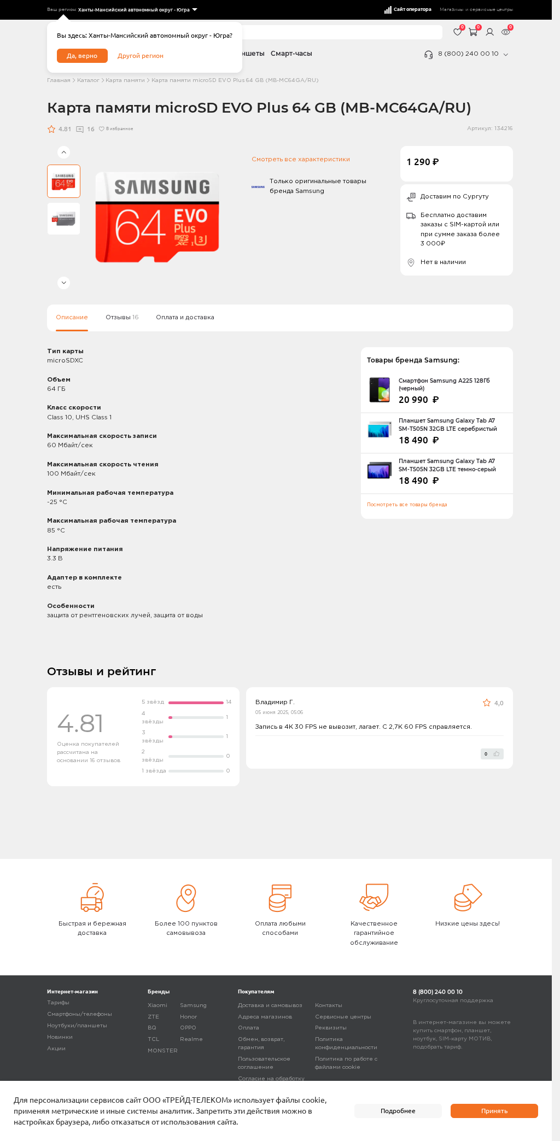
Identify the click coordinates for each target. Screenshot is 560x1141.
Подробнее (398, 1110)
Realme (191, 1039)
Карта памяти (125, 80)
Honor (188, 1017)
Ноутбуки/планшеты (77, 1025)
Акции (56, 1048)
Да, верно (82, 55)
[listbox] (137, 10)
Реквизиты (331, 1028)
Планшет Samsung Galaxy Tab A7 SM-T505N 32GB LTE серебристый (448, 424)
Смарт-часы (291, 53)
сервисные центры (491, 9)
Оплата (248, 1028)
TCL (153, 1039)
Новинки (60, 1037)
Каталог (88, 80)
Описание (72, 317)
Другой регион (141, 55)
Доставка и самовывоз (270, 1005)
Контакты (328, 1005)
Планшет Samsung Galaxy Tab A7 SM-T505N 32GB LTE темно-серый (447, 465)
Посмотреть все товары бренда (407, 505)
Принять (494, 1110)
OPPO (188, 1028)
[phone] (506, 54)
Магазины (451, 9)
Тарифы (58, 1002)
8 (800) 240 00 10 (468, 54)
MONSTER (163, 1051)
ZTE (153, 1017)
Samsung (193, 1005)
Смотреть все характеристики (301, 159)
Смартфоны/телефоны (79, 1014)
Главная (59, 80)
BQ (152, 1028)
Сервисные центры (343, 1017)
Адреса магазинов (265, 1017)
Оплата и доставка (185, 317)
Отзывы (122, 317)
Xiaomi (157, 1005)
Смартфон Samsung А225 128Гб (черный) (444, 384)
